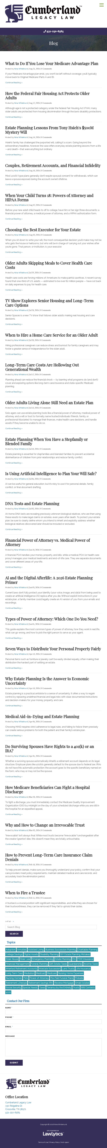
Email (9, 1027)
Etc (74, 959)
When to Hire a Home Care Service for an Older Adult (51, 335)
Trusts (76, 987)
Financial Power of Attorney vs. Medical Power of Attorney (47, 542)
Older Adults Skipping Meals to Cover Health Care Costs (48, 265)
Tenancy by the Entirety (59, 987)
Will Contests (88, 987)
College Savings (14, 954)
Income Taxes (91, 964)
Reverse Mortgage (63, 982)
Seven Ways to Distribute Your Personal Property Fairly (53, 648)
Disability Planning (49, 954)
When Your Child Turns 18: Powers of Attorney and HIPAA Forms (49, 197)
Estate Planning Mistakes (75, 954)
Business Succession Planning (60, 949)
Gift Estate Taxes (58, 964)
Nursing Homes (14, 978)
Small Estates (82, 982)
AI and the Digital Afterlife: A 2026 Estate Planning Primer (49, 580)
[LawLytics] (53, 1133)
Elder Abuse (12, 959)
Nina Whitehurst (21, 69)
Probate (79, 978)
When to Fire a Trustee (25, 892)
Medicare (51, 973)
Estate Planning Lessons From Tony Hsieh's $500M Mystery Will (49, 130)
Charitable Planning (87, 949)
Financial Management (17, 964)
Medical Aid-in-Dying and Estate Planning (42, 716)
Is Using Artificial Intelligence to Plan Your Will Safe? (51, 473)
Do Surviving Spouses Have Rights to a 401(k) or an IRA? (49, 748)
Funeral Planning (39, 964)
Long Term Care (14, 973)
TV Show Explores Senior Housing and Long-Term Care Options (49, 303)
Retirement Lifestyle (16, 982)
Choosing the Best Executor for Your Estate (43, 229)
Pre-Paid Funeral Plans (61, 978)
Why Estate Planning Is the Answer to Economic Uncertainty (47, 681)
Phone (9, 1017)
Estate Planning (63, 959)
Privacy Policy (54, 1142)
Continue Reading (13, 82)
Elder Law (25, 959)
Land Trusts (68, 968)
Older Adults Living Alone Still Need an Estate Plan (49, 402)
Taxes (42, 987)
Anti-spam (65, 1142)
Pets (25, 978)
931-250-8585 (55, 31)
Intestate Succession (49, 968)
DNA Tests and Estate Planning (32, 503)
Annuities (21, 949)
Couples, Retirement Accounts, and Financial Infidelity (53, 165)
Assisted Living (36, 949)
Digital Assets (31, 954)
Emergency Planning (42, 959)
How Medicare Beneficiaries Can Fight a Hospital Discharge (47, 789)
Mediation (29, 973)
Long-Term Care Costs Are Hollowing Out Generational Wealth (42, 367)
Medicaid (40, 973)
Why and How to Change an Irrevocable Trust (45, 824)
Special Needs (30, 987)
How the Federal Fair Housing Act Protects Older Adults (47, 95)
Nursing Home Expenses (70, 973)
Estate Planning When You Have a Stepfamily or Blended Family (46, 441)
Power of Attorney (39, 978)
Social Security (13, 987)
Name (8, 1008)
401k (8, 992)
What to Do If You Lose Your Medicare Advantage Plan (51, 63)
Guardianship (75, 964)
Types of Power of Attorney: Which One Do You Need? (51, 618)
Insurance (85, 959)
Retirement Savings (40, 982)
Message (10, 1036)
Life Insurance (83, 968)
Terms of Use (43, 1142)
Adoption (10, 949)
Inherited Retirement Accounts (21, 968)
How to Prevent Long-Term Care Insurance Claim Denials (48, 857)
